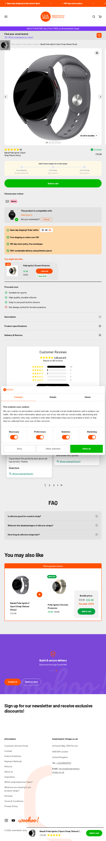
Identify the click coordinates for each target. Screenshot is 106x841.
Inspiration (9, 776)
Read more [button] (14, 467)
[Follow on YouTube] (13, 820)
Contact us (12, 682)
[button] (12, 149)
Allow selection (53, 449)
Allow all (86, 449)
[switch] (40, 437)
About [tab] (88, 397)
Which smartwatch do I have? (20, 37)
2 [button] (49, 485)
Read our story (31, 682)
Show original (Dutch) (70, 461)
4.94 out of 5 (60, 357)
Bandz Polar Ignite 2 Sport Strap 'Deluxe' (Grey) (58, 44)
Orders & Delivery (12, 756)
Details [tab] (53, 397)
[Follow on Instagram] (6, 820)
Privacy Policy (11, 806)
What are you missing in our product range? (17, 789)
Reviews (8, 795)
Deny (19, 449)
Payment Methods (13, 761)
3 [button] (53, 485)
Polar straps (16, 44)
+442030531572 (63, 763)
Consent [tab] (18, 397)
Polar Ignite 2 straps (30, 44)
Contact (8, 751)
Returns (8, 766)
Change (46, 219)
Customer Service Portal (16, 745)
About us (8, 771)
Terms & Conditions (13, 801)
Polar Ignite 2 (26, 215)
